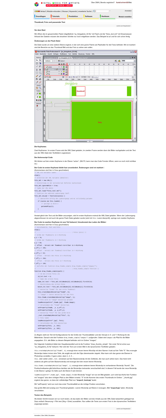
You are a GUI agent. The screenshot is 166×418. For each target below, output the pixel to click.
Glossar (65, 11)
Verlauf (43, 11)
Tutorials (56, 16)
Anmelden (128, 11)
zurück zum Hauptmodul (123, 26)
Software (88, 16)
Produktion (73, 16)
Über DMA (95, 2)
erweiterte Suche (84, 11)
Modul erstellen (125, 17)
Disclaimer (51, 415)
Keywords (73, 11)
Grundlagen (41, 16)
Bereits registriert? (107, 2)
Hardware (105, 16)
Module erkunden (54, 11)
